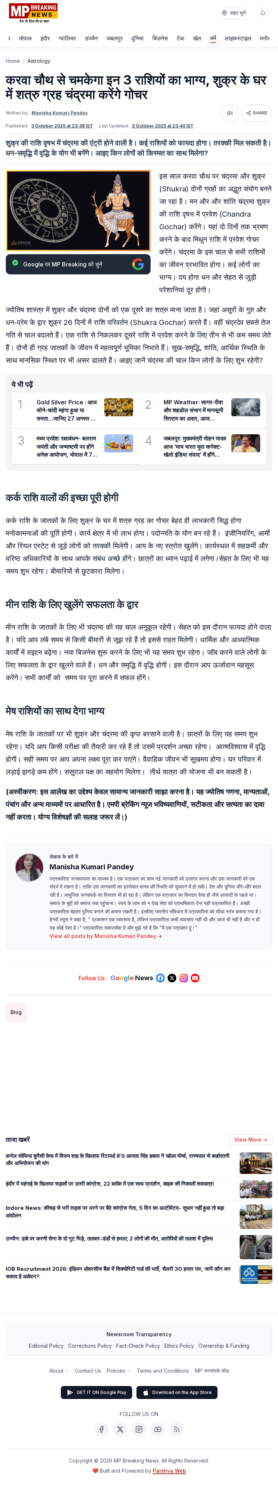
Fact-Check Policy (138, 1346)
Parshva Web (169, 1471)
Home (13, 61)
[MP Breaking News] (33, 13)
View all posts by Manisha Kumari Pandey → (106, 936)
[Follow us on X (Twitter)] (172, 978)
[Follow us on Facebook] (160, 978)
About (56, 1371)
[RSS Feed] (176, 1429)
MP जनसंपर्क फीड (212, 1371)
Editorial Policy (46, 1346)
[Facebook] (101, 1429)
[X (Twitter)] (120, 1429)
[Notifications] (262, 12)
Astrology (39, 61)
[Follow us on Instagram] (183, 978)
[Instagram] (139, 1429)
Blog (16, 1012)
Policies (116, 1371)
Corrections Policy (90, 1346)
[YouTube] (158, 1429)
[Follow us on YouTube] (195, 978)
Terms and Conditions (163, 1371)
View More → (251, 1140)
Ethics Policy (179, 1346)
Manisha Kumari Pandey (59, 113)
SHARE (260, 113)
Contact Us (88, 1371)
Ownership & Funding (223, 1346)
